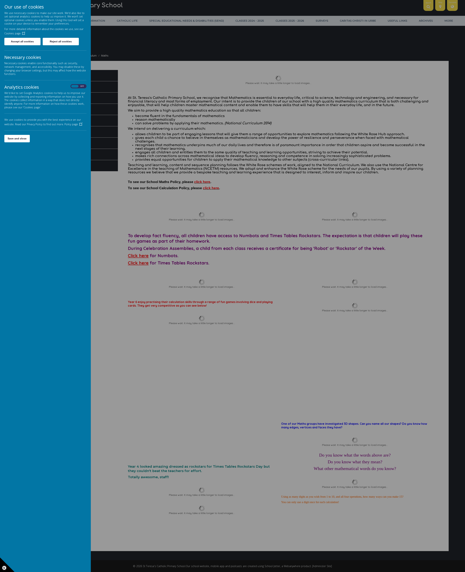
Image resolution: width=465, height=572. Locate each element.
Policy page (71, 124)
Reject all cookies (61, 41)
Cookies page (12, 33)
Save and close (17, 138)
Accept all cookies (22, 41)
